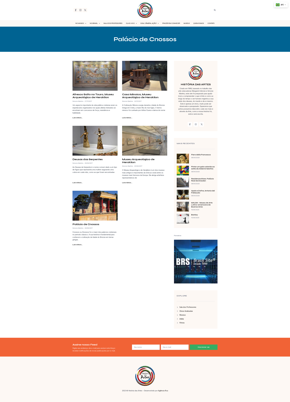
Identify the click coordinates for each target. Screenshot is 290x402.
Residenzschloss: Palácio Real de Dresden (202, 180)
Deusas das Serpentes (87, 159)
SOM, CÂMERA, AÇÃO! (148, 23)
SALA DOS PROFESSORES (113, 23)
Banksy (194, 215)
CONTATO (211, 23)
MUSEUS (187, 23)
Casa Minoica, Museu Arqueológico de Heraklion (140, 96)
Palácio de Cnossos (85, 224)
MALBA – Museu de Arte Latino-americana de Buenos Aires (202, 205)
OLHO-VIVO (130, 23)
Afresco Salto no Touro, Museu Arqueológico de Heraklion (93, 96)
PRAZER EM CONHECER (171, 23)
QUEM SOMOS (198, 23)
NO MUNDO (79, 23)
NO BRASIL (94, 23)
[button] (214, 10)
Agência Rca (163, 391)
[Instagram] (80, 10)
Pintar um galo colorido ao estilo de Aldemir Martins (203, 168)
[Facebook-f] (76, 10)
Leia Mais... (77, 118)
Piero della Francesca (201, 155)
